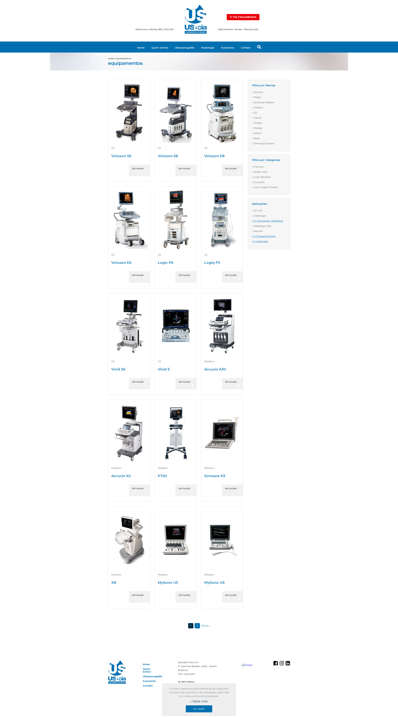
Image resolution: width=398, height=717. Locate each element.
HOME (111, 59)
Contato (245, 47)
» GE (254, 112)
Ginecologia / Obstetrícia (270, 221)
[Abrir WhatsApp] (390, 709)
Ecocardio (259, 182)
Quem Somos (159, 47)
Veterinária (262, 241)
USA (166, 29)
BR (160, 29)
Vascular (258, 231)
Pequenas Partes (266, 236)
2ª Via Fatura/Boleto (243, 17)
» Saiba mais (199, 701)
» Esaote (256, 117)
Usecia (196, 19)
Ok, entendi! (199, 709)
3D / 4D (258, 210)
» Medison (257, 107)
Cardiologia (260, 215)
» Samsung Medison (263, 102)
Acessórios (227, 47)
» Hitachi (256, 133)
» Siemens (257, 92)
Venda (237, 29)
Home (141, 47)
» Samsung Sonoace (263, 143)
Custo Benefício (262, 177)
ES (172, 29)
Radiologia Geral (262, 226)
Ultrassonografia (184, 47)
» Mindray (257, 128)
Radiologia (207, 47)
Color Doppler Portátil (265, 187)
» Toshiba (257, 123)
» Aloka (256, 138)
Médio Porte (260, 172)
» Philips (256, 97)
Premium (259, 166)
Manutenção (251, 29)
